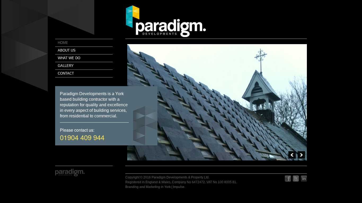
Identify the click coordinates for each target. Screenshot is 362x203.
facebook (288, 179)
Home (63, 43)
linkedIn (304, 179)
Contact (66, 73)
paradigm (165, 21)
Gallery (66, 66)
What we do (69, 58)
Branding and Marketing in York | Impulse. (155, 187)
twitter (296, 179)
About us (67, 50)
